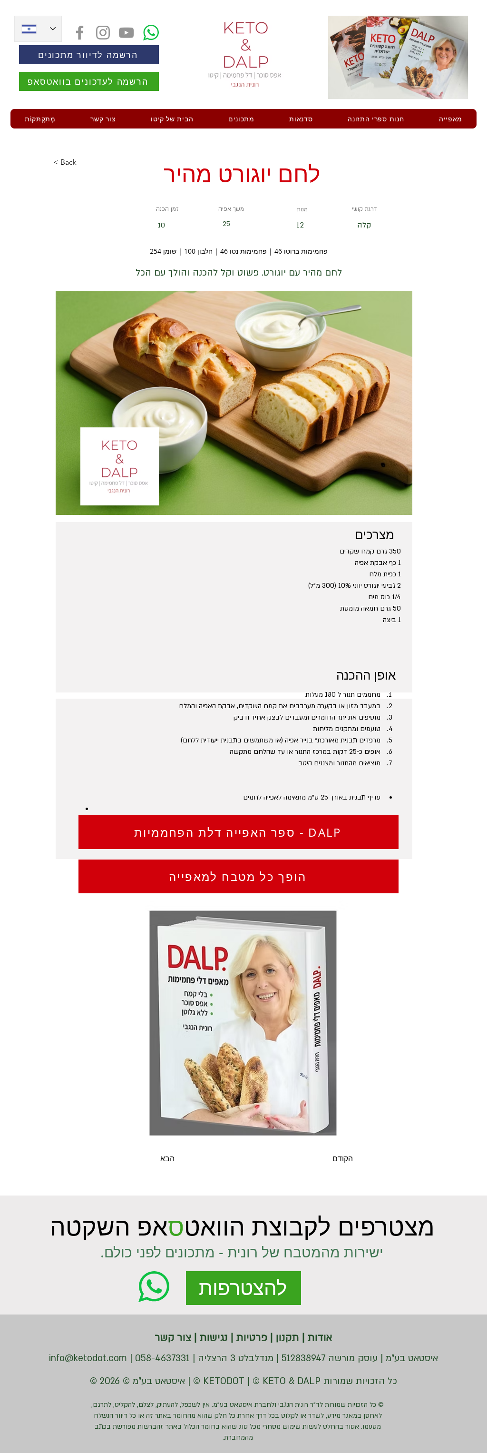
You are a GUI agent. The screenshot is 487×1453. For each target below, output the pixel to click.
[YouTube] (126, 32)
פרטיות (250, 1337)
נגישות (212, 1337)
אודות (318, 1337)
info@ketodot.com (88, 1358)
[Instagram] (103, 32)
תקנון (286, 1337)
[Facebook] (79, 32)
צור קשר (173, 1337)
